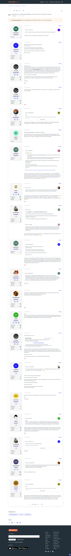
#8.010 (60, 240)
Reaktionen (13, 55)
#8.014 (60, 333)
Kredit (21, 514)
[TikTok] (50, 551)
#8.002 (60, 42)
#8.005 (60, 108)
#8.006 (59, 129)
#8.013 (60, 311)
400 (14, 10)
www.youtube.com (47, 338)
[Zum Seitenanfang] (70, 555)
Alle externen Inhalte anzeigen (39, 342)
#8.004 (59, 87)
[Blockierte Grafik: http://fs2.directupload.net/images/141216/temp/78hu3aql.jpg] (40, 170)
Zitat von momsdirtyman (29, 462)
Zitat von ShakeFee (28, 150)
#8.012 (60, 290)
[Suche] (62, 2)
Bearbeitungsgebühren (13, 514)
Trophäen (12, 57)
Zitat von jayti (27, 209)
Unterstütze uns (13, 530)
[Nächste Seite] (25, 10)
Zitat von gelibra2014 (29, 273)
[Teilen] (62, 11)
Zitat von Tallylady (28, 224)
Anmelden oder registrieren (54, 1)
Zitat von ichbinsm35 (29, 244)
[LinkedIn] (52, 551)
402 (19, 10)
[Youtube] (45, 551)
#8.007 (60, 146)
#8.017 (60, 414)
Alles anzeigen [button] (42, 119)
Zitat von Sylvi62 (28, 418)
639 (23, 10)
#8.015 (60, 362)
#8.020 (60, 479)
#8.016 (60, 392)
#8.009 (59, 205)
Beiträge (12, 36)
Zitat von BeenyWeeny (29, 112)
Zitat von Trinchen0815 (29, 366)
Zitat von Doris (28, 187)
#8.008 (59, 183)
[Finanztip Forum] (13, 2)
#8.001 (60, 25)
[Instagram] (48, 551)
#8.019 (60, 458)
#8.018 (60, 437)
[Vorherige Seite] (9, 10)
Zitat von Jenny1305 (29, 29)
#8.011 (60, 269)
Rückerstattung (27, 514)
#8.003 (59, 63)
